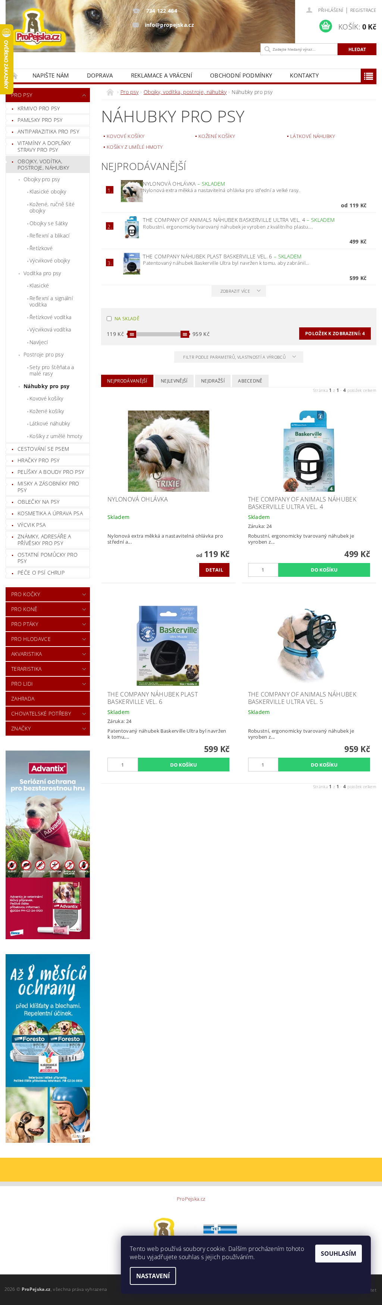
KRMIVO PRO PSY (39, 108)
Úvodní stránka (15, 75)
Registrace (363, 10)
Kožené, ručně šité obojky (52, 207)
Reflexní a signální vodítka (51, 301)
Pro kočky (25, 594)
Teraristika (26, 668)
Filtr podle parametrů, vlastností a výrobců (235, 357)
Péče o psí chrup (41, 572)
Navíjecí (38, 342)
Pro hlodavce (31, 638)
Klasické (39, 285)
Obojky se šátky (48, 223)
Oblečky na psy (38, 501)
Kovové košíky (46, 398)
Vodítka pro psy (42, 273)
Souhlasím (338, 1253)
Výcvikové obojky (49, 260)
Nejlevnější (174, 381)
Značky (21, 728)
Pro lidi (22, 683)
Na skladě (127, 318)
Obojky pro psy (42, 179)
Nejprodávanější (127, 381)
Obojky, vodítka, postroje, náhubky (43, 165)
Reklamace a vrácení (161, 75)
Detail (214, 569)
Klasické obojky (47, 191)
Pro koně (24, 609)
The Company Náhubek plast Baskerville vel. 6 (222, 256)
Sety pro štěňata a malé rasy (51, 370)
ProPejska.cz (191, 1198)
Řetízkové (41, 248)
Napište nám (50, 75)
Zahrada (22, 698)
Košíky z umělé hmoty (55, 436)
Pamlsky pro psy (40, 119)
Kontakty (304, 75)
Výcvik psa (32, 524)
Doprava (100, 75)
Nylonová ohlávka (184, 183)
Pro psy (21, 94)
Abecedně (250, 381)
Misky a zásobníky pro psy (48, 487)
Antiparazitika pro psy (48, 131)
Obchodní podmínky (241, 75)
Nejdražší (213, 381)
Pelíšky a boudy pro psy (51, 471)
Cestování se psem (43, 448)
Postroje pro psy (43, 354)
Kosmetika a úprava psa (50, 513)
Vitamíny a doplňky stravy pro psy (44, 146)
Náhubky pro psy (47, 386)
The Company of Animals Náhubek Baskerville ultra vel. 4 (239, 219)
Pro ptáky (24, 624)
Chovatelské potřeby (41, 713)
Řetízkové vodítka (50, 317)
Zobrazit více (235, 291)
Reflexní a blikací (49, 235)
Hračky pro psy (38, 460)
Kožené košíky (46, 411)
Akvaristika (26, 653)
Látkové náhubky (49, 423)
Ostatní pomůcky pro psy (48, 558)
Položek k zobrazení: (335, 333)
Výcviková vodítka (50, 329)
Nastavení (153, 1276)
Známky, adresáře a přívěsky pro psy (44, 540)
